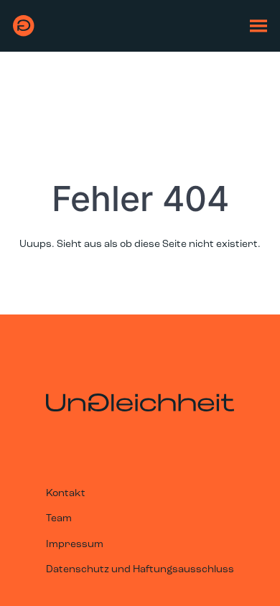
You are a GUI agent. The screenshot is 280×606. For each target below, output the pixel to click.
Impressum (74, 544)
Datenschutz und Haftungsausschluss (140, 569)
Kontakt (65, 493)
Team (59, 518)
